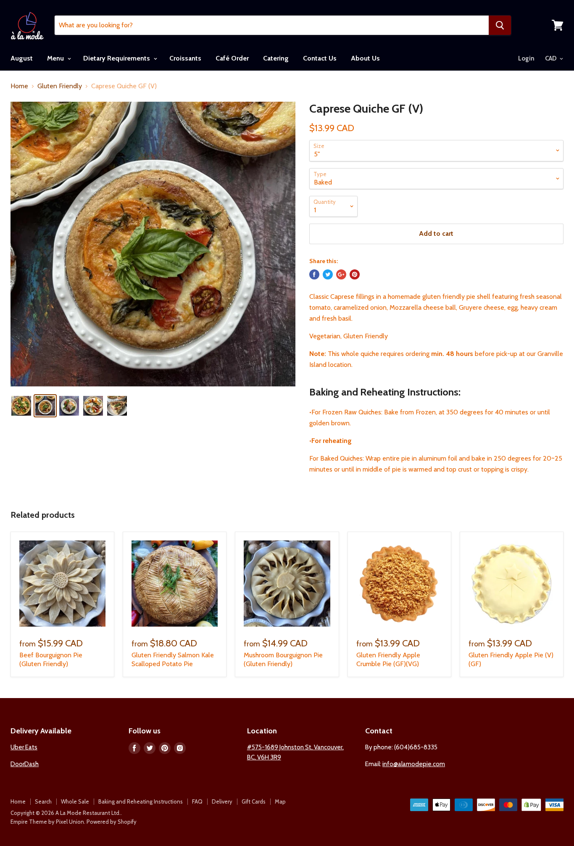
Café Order (232, 58)
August (22, 58)
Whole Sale (75, 801)
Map (280, 801)
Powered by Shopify (112, 821)
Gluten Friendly (59, 86)
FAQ (197, 801)
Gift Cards (254, 801)
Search (43, 801)
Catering (276, 58)
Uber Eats (24, 747)
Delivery (222, 801)
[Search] (500, 25)
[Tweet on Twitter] (328, 274)
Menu (56, 58)
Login (526, 58)
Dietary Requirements (117, 58)
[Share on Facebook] (314, 274)
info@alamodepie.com (413, 764)
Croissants (185, 58)
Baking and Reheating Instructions (140, 801)
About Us (365, 58)
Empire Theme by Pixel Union (47, 821)
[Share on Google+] (341, 274)
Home (19, 86)
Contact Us (320, 58)
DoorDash (25, 764)
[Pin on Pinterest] (355, 274)
